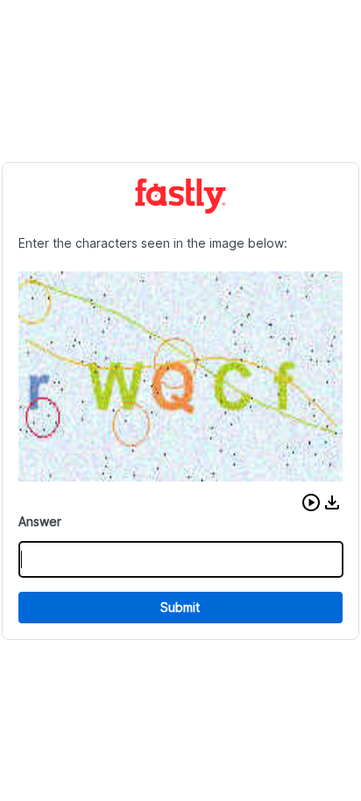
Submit (180, 607)
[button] (311, 502)
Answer (39, 521)
